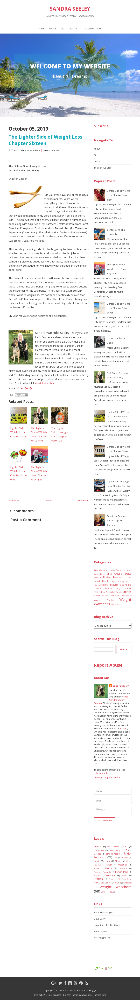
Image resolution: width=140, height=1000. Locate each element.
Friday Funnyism (114, 577)
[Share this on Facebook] (18, 388)
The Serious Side (92, 28)
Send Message (104, 820)
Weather (110, 600)
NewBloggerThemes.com (93, 994)
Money (121, 581)
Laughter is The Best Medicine (109, 925)
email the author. (45, 383)
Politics (127, 584)
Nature (104, 584)
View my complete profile (107, 777)
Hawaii (97, 581)
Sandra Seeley (70, 9)
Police (121, 585)
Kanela (123, 728)
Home (41, 28)
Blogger (93, 990)
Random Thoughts (114, 588)
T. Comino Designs (103, 912)
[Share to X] (23, 395)
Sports (119, 592)
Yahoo (113, 604)
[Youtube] (75, 983)
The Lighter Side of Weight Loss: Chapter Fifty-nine (118, 269)
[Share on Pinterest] (31, 388)
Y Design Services (52, 994)
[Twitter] (60, 983)
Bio (62, 28)
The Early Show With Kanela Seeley (116, 595)
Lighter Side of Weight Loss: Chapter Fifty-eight (118, 195)
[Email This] (17, 395)
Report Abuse (108, 665)
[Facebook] (65, 983)
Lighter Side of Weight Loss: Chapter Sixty (18, 432)
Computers (126, 570)
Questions (98, 588)
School (102, 592)
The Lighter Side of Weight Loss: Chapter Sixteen (46, 139)
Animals (98, 570)
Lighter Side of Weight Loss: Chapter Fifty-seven (118, 308)
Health (105, 581)
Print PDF (105, 968)
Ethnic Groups (114, 573)
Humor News (100, 931)
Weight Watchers (30, 150)
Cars (118, 570)
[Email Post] (11, 394)
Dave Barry (99, 574)
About (52, 28)
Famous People (112, 853)
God (129, 577)
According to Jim (102, 937)
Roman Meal (121, 871)
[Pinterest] (81, 983)
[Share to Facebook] (26, 395)
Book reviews (109, 570)
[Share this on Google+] (26, 388)
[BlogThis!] (20, 395)
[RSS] (86, 983)
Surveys (97, 595)
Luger (113, 581)
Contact (74, 28)
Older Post (82, 500)
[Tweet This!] (22, 388)
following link (100, 772)
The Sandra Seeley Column (111, 699)
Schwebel (110, 592)
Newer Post (15, 500)
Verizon (97, 600)
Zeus (119, 604)
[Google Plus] (54, 983)
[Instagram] (70, 983)
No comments (51, 150)
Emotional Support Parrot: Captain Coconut (116, 521)
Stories (127, 592)
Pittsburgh (113, 584)
